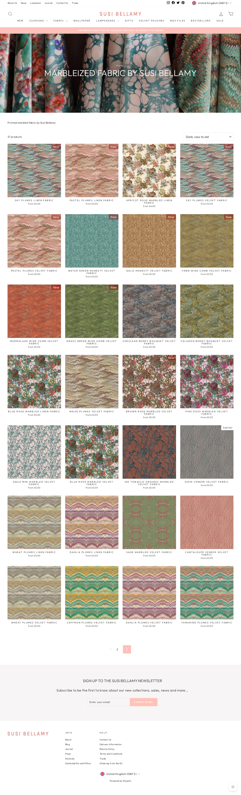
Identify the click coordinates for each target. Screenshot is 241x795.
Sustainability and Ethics (78, 763)
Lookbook (35, 3)
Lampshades (106, 20)
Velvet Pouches (152, 20)
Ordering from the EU (111, 763)
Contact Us (62, 3)
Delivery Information (111, 744)
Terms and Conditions (111, 753)
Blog (67, 744)
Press (68, 753)
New (20, 20)
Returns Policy (107, 749)
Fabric (59, 20)
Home (120, 65)
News (23, 3)
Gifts (129, 20)
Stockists (70, 758)
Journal (49, 3)
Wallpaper (82, 20)
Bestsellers (201, 20)
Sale (220, 20)
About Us (12, 3)
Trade (75, 3)
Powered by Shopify (120, 780)
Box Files (177, 20)
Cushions (37, 20)
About (68, 739)
